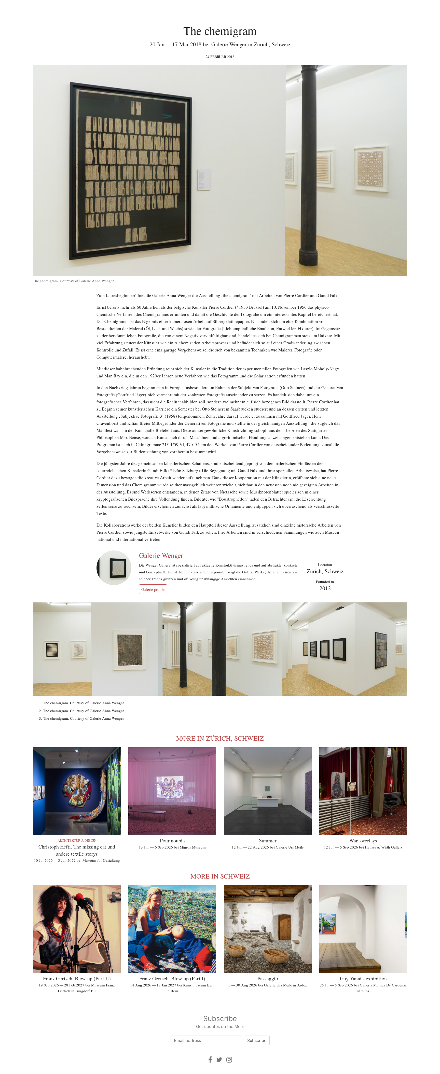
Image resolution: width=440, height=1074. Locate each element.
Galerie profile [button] (152, 589)
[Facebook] (210, 1060)
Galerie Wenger (161, 555)
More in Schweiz (220, 876)
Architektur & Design (77, 840)
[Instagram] (229, 1060)
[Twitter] (219, 1060)
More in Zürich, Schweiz (220, 738)
